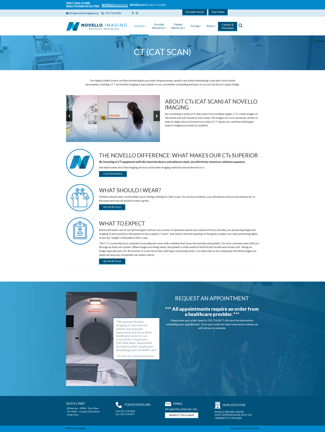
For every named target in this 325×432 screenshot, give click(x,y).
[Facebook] (133, 13)
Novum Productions (250, 428)
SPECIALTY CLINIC (148, 4)
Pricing (195, 25)
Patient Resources (177, 26)
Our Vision (72, 411)
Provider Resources (158, 26)
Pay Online (218, 11)
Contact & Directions (228, 26)
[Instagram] (137, 13)
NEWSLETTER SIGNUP (181, 415)
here (201, 167)
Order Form (73, 414)
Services (139, 25)
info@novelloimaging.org (84, 13)
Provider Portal (195, 11)
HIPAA (83, 408)
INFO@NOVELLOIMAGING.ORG (181, 409)
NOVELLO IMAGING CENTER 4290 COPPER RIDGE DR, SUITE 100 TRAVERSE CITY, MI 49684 (233, 414)
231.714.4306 (113, 13)
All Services (72, 408)
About (210, 25)
